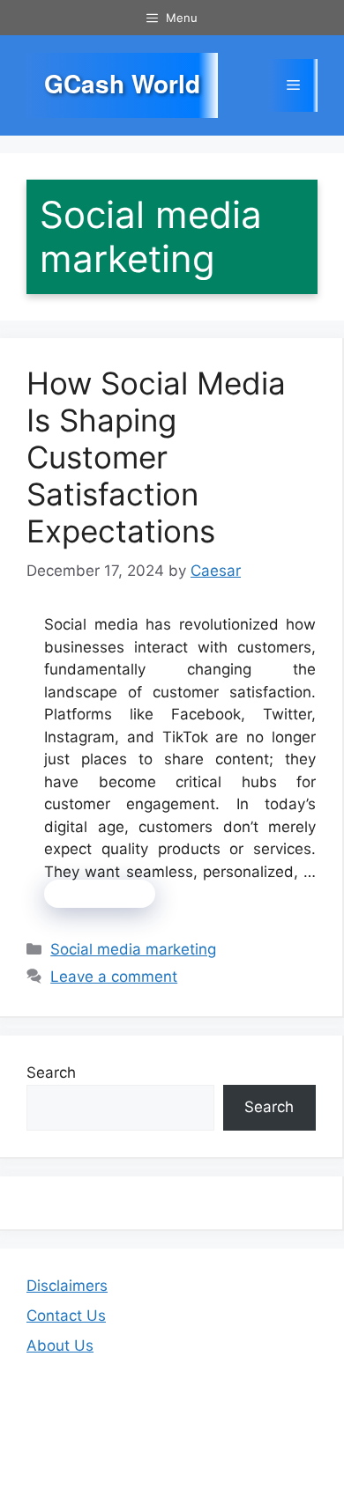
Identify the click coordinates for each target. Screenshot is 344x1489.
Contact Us (66, 1315)
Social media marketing (133, 949)
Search (51, 1072)
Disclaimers (67, 1285)
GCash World (122, 83)
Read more (99, 894)
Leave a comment (113, 976)
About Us (59, 1345)
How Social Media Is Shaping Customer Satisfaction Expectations (156, 457)
